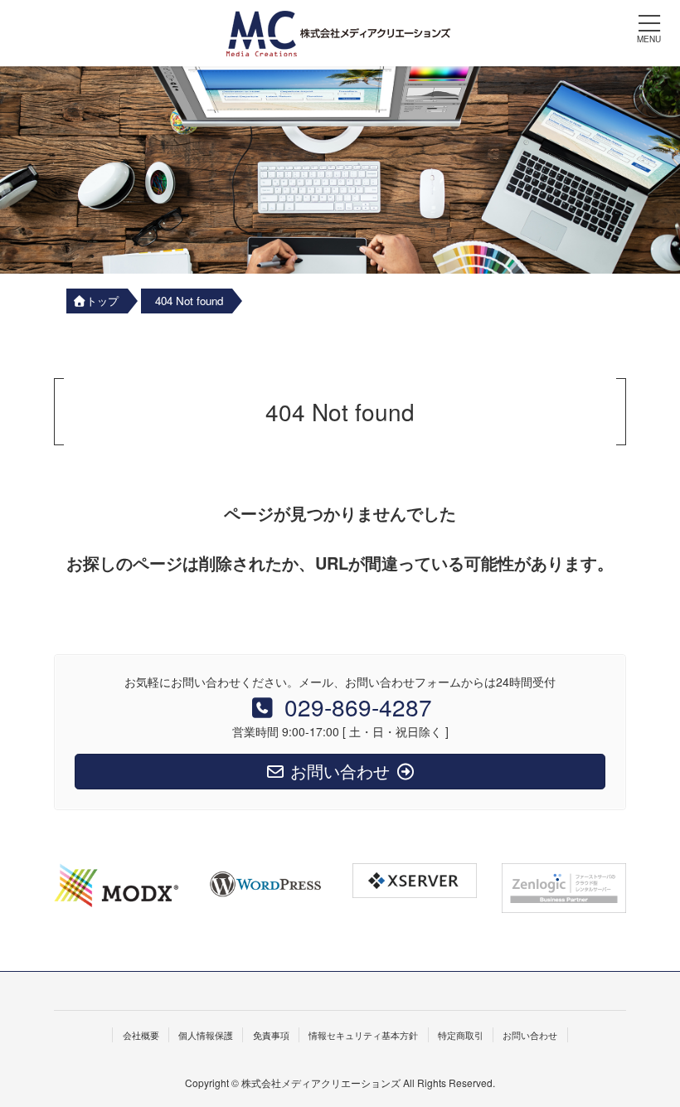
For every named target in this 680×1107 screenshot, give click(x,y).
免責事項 (271, 1034)
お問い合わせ (530, 1034)
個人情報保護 (205, 1034)
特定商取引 (460, 1034)
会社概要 (141, 1034)
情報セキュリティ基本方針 (363, 1034)
